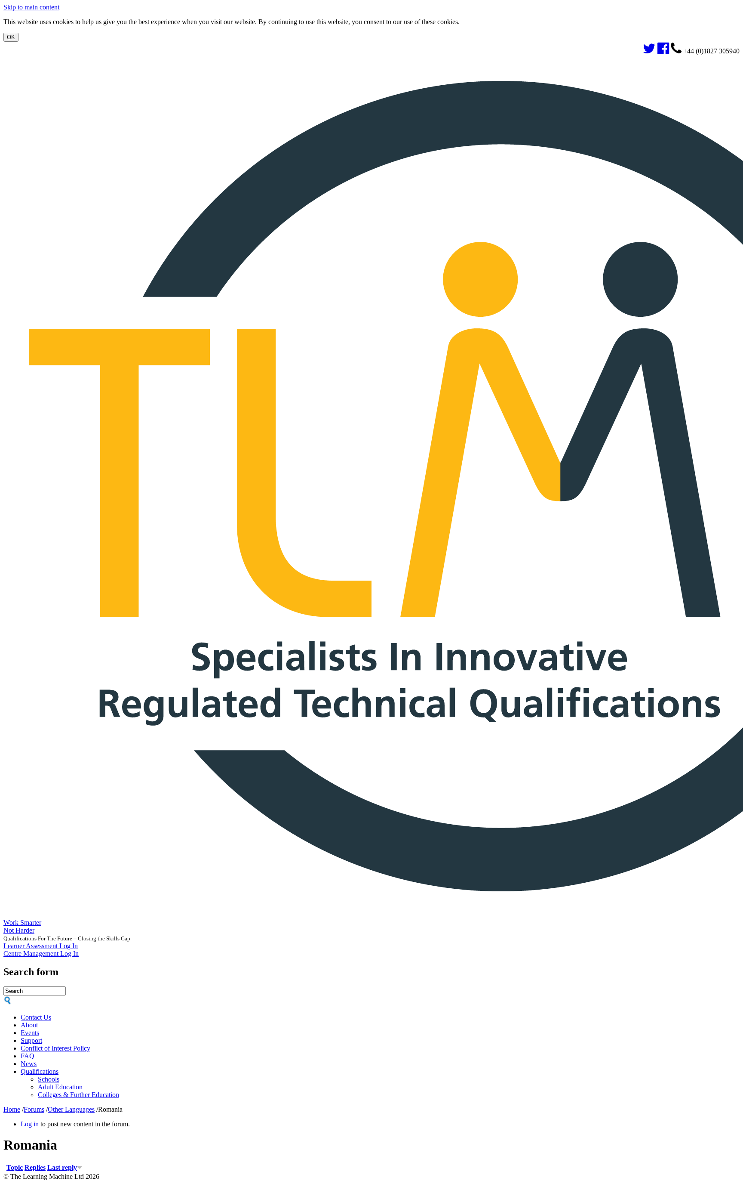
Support (31, 1040)
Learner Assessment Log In (40, 945)
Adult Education (60, 1087)
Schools (48, 1079)
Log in (30, 1124)
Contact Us (36, 1017)
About (29, 1025)
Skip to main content (31, 7)
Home (11, 1109)
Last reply (62, 1167)
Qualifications (39, 1071)
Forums (34, 1109)
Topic (14, 1167)
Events (30, 1032)
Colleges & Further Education (78, 1094)
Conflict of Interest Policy (55, 1048)
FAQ (27, 1056)
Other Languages (71, 1109)
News (29, 1063)
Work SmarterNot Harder (22, 926)
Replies (35, 1167)
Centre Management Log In (41, 953)
